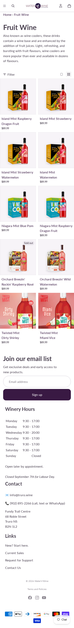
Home (7, 14)
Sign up (37, 394)
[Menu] (4, 5)
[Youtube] (44, 597)
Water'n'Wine (41, 581)
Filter (11, 74)
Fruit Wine (21, 14)
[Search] (13, 6)
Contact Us (13, 567)
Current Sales (14, 553)
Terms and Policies (37, 589)
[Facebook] (30, 597)
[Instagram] (37, 597)
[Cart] (69, 6)
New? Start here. (16, 545)
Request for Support (19, 560)
